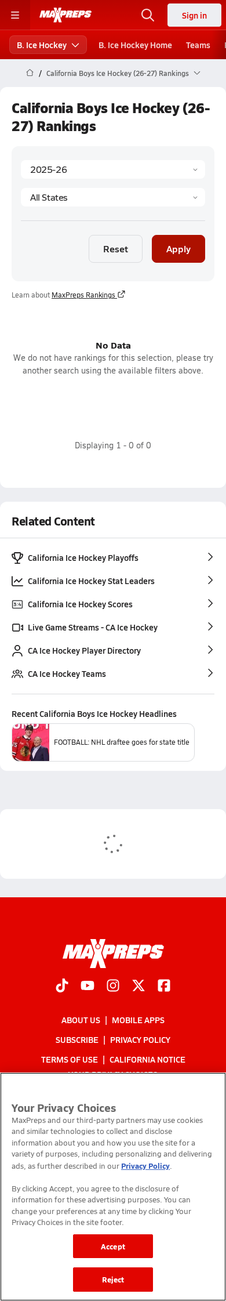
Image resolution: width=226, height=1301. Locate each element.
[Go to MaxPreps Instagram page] (113, 987)
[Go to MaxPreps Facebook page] (164, 987)
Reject (113, 1279)
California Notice (147, 1059)
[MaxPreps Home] (65, 15)
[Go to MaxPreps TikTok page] (62, 987)
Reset (115, 248)
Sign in (194, 15)
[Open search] (148, 15)
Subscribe (77, 1039)
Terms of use (69, 1059)
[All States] (113, 197)
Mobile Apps (138, 1019)
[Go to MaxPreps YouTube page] (87, 987)
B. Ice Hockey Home (135, 44)
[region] (113, 1186)
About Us (80, 1019)
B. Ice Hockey (42, 44)
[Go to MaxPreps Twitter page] (138, 987)
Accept (113, 1246)
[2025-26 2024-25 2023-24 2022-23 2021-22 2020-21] (113, 169)
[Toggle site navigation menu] (15, 15)
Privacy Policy (140, 1039)
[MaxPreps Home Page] (29, 73)
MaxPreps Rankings (83, 294)
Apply (178, 248)
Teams (198, 44)
